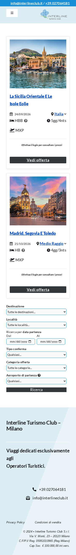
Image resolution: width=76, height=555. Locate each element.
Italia (59, 114)
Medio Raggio (51, 243)
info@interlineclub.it (27, 3)
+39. (48, 3)
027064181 (61, 3)
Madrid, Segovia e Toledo (33, 233)
